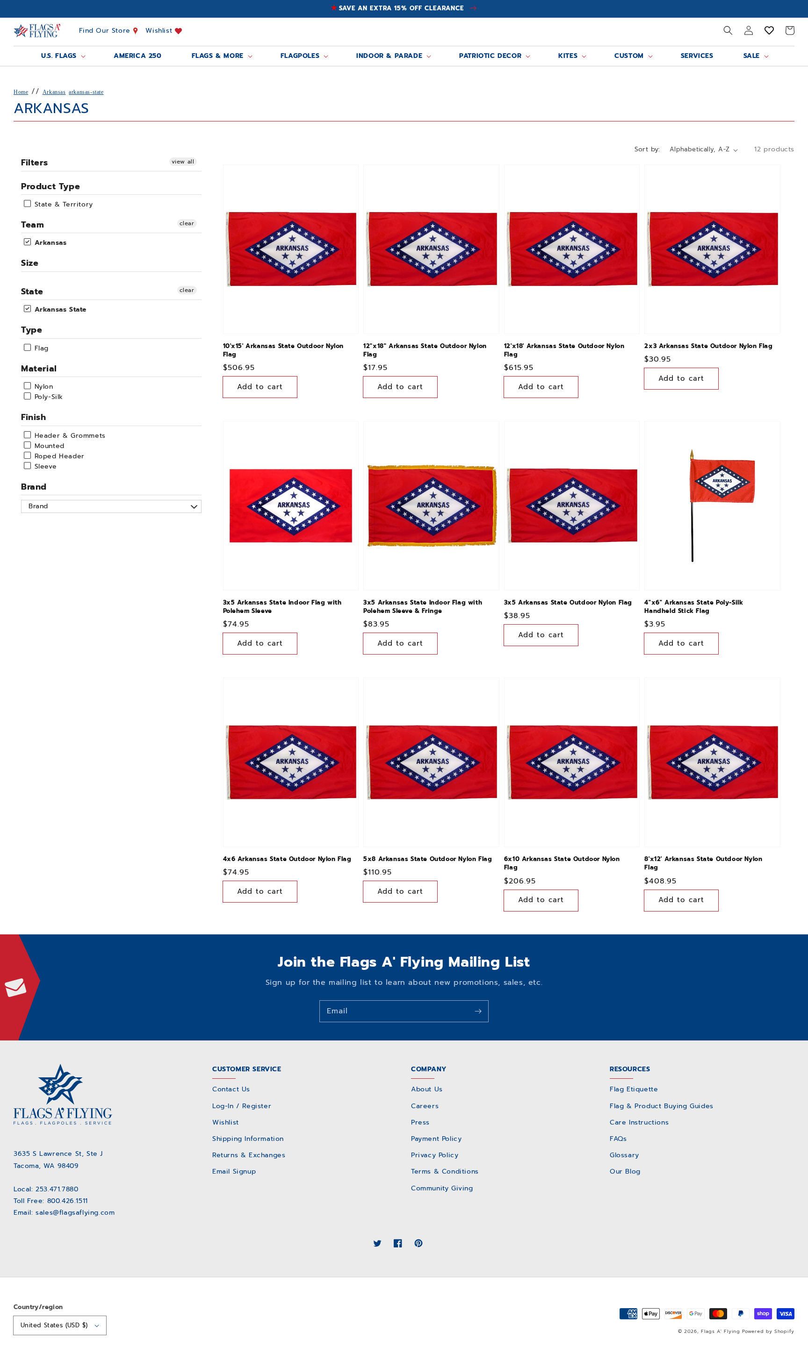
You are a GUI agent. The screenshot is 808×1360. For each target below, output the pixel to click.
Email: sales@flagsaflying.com (64, 1213)
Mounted (48, 446)
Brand (34, 486)
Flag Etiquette (634, 1089)
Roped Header (58, 456)
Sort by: (647, 149)
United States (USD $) (54, 1325)
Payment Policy (436, 1139)
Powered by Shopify (768, 1331)
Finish (33, 417)
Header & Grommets (69, 436)
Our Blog (625, 1171)
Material (39, 368)
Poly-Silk (47, 397)
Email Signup (234, 1171)
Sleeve (44, 466)
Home (21, 92)
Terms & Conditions (445, 1171)
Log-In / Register (241, 1106)
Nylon (42, 387)
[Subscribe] (478, 1011)
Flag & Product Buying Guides (662, 1106)
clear (187, 223)
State (32, 291)
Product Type (50, 186)
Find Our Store (106, 31)
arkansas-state (86, 92)
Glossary (624, 1155)
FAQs (618, 1139)
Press (420, 1122)
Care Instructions (639, 1122)
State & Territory (62, 204)
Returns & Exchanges (248, 1155)
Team (32, 224)
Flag (40, 348)
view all (183, 161)
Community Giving (442, 1188)
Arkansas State (59, 309)
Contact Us (231, 1089)
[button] (728, 30)
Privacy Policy (434, 1155)
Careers (425, 1106)
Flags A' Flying (720, 1331)
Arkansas (54, 92)
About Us (427, 1089)
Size (29, 263)
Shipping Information (248, 1139)
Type (31, 329)
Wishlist (159, 31)
